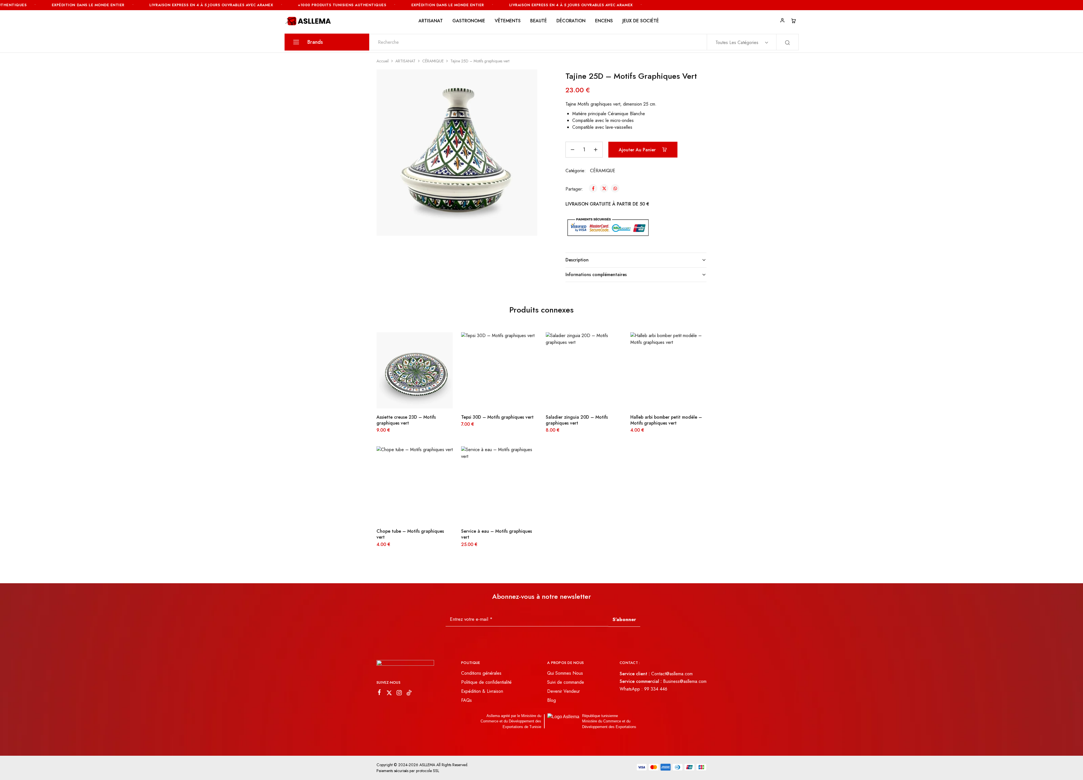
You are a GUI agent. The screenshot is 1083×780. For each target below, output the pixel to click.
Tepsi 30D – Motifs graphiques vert (497, 417)
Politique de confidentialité (486, 682)
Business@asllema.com (684, 681)
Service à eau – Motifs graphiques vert (496, 534)
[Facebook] (379, 693)
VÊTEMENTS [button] (508, 21)
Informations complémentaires (596, 274)
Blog (551, 700)
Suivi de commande (565, 682)
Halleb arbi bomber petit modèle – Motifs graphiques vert (666, 420)
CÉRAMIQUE (433, 61)
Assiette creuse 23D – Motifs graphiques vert (406, 420)
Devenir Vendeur (563, 691)
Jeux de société (640, 21)
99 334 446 (655, 689)
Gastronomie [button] (468, 21)
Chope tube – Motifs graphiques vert (410, 534)
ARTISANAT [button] (431, 21)
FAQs (466, 700)
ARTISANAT (405, 61)
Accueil (383, 61)
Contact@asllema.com (672, 673)
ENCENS (604, 21)
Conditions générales (481, 673)
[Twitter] (389, 694)
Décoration (570, 21)
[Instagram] (399, 694)
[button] (407, 400)
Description (577, 260)
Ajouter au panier (638, 150)
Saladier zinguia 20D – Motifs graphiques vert (577, 420)
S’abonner (624, 619)
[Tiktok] (409, 694)
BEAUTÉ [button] (538, 21)
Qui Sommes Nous (565, 673)
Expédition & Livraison (482, 691)
